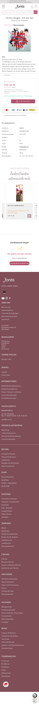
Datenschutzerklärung (9, 389)
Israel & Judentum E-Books (11, 565)
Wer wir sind (6, 307)
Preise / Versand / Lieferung (11, 392)
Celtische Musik (7, 648)
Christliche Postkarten (9, 499)
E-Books (4, 559)
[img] (4, 25)
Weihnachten (6, 673)
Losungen (5, 622)
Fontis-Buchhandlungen (10, 313)
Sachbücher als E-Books (10, 568)
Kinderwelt (5, 667)
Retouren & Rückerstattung (11, 436)
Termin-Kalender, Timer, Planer (12, 613)
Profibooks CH (24, 146)
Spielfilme (5, 480)
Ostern (4, 670)
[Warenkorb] (36, 6)
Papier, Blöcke (7, 514)
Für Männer (6, 664)
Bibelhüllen (6, 531)
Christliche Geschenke (9, 579)
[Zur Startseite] (9, 281)
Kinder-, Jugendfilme (9, 483)
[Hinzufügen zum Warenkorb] (29, 216)
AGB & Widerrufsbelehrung (11, 386)
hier (14, 91)
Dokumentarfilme (8, 477)
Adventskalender (7, 619)
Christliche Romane (8, 454)
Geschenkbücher (8, 594)
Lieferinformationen (9, 433)
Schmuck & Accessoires (10, 585)
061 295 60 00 (22, 1)
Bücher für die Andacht (10, 537)
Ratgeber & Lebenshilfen (10, 463)
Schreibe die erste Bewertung (19, 263)
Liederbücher (6, 543)
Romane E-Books (8, 562)
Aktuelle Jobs (6, 359)
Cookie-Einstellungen (9, 395)
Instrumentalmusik (8, 642)
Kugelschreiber (7, 511)
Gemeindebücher (8, 546)
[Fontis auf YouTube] (3, 298)
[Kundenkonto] (32, 6)
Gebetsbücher (7, 540)
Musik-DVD (5, 486)
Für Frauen (5, 661)
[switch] (35, 701)
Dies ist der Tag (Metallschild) (16, 205)
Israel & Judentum (8, 466)
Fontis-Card (6, 375)
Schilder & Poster (8, 591)
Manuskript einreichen (9, 316)
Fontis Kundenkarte (8, 439)
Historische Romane (9, 457)
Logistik (4, 372)
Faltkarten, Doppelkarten (10, 502)
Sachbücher (6, 460)
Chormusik (5, 639)
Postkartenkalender (8, 610)
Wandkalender (7, 607)
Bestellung (5, 430)
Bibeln (4, 528)
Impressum (5, 319)
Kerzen (4, 588)
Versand (13, 87)
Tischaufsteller (7, 616)
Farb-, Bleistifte (7, 508)
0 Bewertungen (18, 25)
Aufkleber (5, 517)
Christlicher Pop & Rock (10, 636)
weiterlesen (7, 75)
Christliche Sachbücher (10, 534)
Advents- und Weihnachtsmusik (13, 645)
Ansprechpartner (7, 310)
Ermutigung (6, 676)
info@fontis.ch (7, 420)
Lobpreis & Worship (9, 633)
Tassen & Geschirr (8, 582)
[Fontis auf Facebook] (10, 298)
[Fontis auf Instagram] (6, 298)
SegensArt (5, 505)
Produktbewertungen (9, 398)
